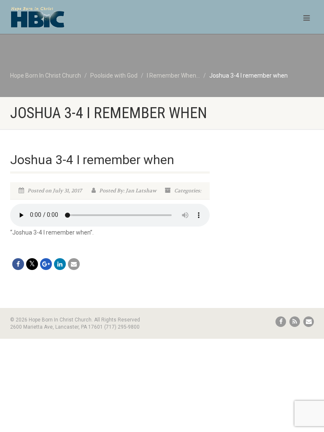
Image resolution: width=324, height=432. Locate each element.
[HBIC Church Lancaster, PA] (83, 21)
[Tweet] (32, 264)
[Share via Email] (74, 264)
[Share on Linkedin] (60, 264)
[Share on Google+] (46, 264)
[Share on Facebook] (18, 264)
